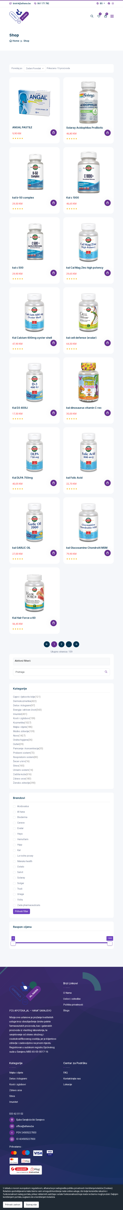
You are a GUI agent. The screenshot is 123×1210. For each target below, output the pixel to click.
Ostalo (20, 866)
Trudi (19, 888)
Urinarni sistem (23, 770)
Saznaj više (31, 1204)
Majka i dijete (22, 727)
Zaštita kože (22, 774)
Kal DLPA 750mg (22, 477)
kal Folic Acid (74, 477)
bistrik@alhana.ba (21, 3)
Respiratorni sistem (25, 757)
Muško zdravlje (23, 731)
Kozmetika (22, 722)
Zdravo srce (22, 778)
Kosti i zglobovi (24, 718)
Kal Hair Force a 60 (24, 617)
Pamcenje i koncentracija (28, 748)
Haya (19, 833)
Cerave (21, 822)
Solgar (20, 883)
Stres (18, 765)
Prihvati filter (21, 911)
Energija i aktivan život (27, 709)
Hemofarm (22, 839)
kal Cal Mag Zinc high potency (84, 267)
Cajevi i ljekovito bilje (26, 696)
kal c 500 (17, 267)
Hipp (19, 844)
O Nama (67, 992)
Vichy (20, 899)
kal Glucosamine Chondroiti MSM (86, 547)
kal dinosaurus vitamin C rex (84, 407)
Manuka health (24, 861)
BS (101, 3)
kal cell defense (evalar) (81, 337)
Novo (19, 735)
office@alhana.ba (25, 1126)
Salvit (20, 872)
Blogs (66, 1010)
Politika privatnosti (73, 1004)
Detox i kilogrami (24, 705)
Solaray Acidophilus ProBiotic (84, 127)
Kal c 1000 (72, 197)
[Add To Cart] (53, 132)
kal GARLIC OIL (21, 547)
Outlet (18, 744)
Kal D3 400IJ (20, 407)
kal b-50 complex (23, 197)
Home (15, 40)
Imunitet (20, 714)
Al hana (21, 811)
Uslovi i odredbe (72, 998)
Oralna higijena (22, 739)
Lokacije (67, 1084)
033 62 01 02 (16, 1113)
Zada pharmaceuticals (28, 905)
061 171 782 (43, 3)
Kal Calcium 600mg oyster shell (32, 337)
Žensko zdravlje (24, 782)
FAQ (65, 1072)
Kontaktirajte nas (72, 1078)
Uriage (20, 894)
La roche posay (25, 855)
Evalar (20, 828)
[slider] (13, 943)
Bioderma (22, 817)
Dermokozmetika (25, 701)
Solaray (21, 877)
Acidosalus (23, 806)
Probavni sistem (23, 752)
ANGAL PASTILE (22, 127)
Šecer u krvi (21, 761)
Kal (19, 850)
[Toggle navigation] (112, 16)
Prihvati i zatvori (12, 1204)
